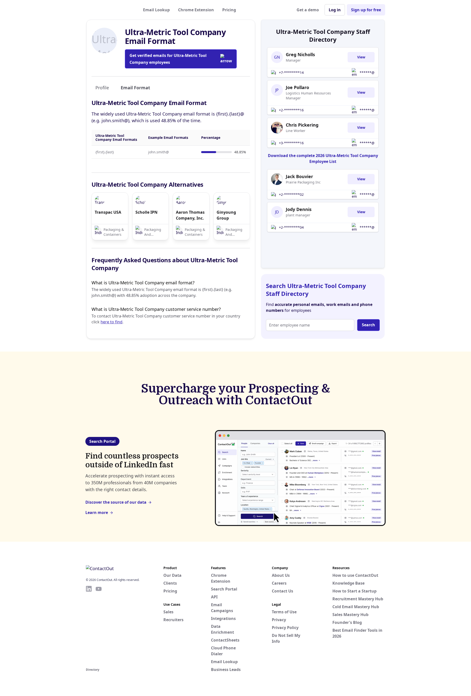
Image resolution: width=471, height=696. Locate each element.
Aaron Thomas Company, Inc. (190, 215)
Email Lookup (156, 10)
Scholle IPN (146, 212)
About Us (281, 575)
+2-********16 (291, 110)
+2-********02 (291, 194)
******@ (367, 72)
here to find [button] (111, 322)
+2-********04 (291, 227)
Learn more (96, 512)
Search (368, 325)
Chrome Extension (196, 10)
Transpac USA (108, 212)
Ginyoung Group (226, 215)
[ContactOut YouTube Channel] (99, 626)
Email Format (135, 88)
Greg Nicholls (300, 54)
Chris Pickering (302, 125)
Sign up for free (366, 10)
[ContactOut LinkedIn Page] (89, 626)
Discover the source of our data (115, 502)
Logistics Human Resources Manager (308, 95)
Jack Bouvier (299, 176)
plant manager (298, 215)
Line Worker (295, 130)
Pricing (229, 10)
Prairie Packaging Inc (303, 182)
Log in (335, 10)
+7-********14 (291, 72)
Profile (102, 88)
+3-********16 (291, 143)
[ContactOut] (110, 9)
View (361, 57)
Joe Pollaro (297, 87)
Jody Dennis (299, 209)
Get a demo (308, 10)
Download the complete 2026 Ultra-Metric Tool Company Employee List (323, 158)
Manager (293, 60)
